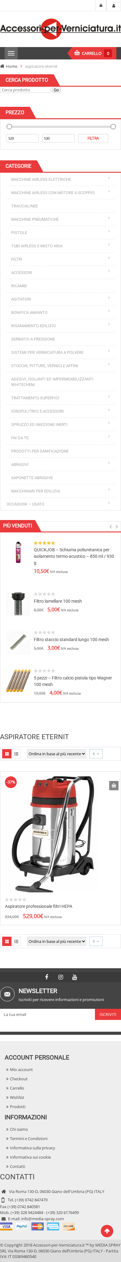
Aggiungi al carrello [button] (114, 785)
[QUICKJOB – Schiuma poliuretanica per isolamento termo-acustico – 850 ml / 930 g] (18, 552)
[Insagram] (60, 977)
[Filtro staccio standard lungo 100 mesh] (18, 641)
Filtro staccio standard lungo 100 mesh (71, 639)
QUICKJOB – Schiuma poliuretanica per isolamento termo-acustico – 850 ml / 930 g (74, 556)
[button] (110, 528)
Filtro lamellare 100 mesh (58, 601)
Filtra (93, 138)
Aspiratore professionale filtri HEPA (38, 906)
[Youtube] (74, 977)
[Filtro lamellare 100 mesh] (18, 603)
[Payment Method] (37, 1226)
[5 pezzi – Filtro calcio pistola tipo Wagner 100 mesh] (18, 680)
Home (11, 66)
